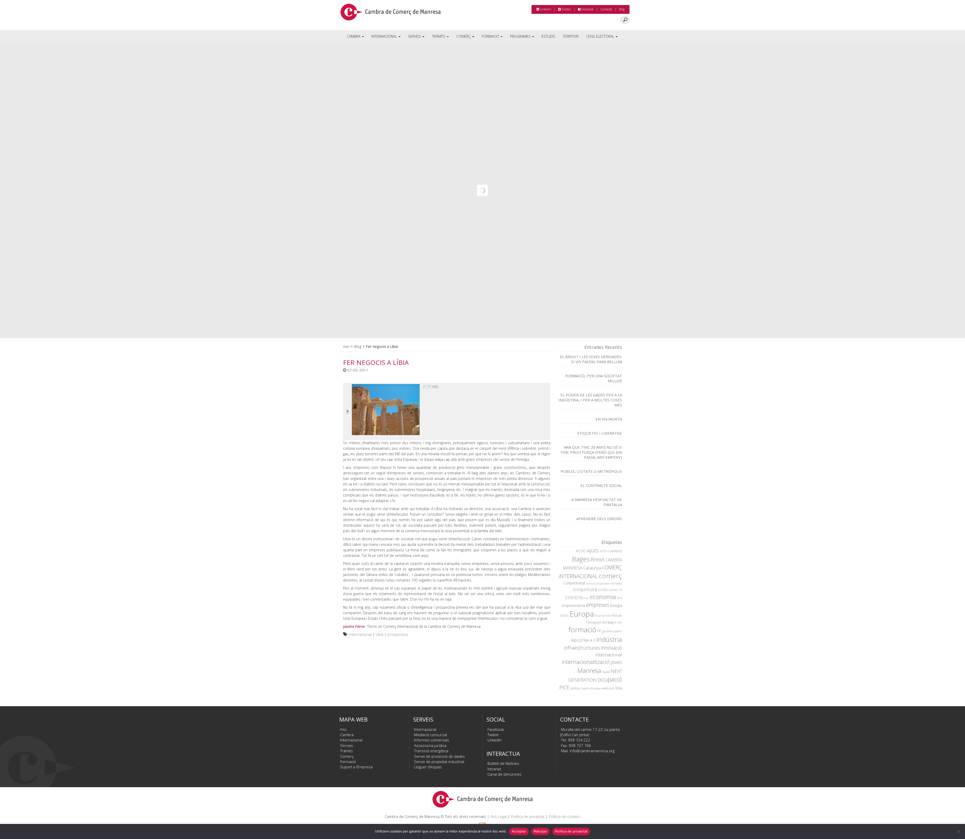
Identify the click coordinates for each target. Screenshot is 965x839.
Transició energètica (431, 750)
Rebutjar (540, 831)
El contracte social (601, 485)
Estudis (548, 36)
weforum (608, 688)
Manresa (589, 670)
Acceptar (519, 831)
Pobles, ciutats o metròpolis (591, 471)
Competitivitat (574, 583)
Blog (621, 9)
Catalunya (592, 568)
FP (599, 630)
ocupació (610, 679)
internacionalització (586, 662)
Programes (521, 36)
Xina (618, 688)
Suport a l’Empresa (356, 766)
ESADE (564, 615)
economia (603, 597)
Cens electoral (600, 36)
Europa (582, 614)
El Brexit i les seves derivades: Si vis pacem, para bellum (591, 359)
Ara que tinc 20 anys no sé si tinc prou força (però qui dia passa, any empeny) (591, 452)
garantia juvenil (612, 631)
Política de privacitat (528, 816)
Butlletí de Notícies (503, 763)
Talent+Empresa (591, 688)
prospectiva (398, 634)
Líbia (379, 634)
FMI (619, 622)
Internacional (384, 36)
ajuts (593, 550)
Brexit (597, 559)
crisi (586, 598)
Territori (570, 36)
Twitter (566, 9)
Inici (346, 346)
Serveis (415, 36)
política (575, 688)
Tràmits (439, 36)
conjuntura (585, 589)
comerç (610, 575)
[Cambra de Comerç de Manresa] (390, 14)
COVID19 (573, 597)
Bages (581, 558)
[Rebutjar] (958, 831)
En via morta (609, 419)
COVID (603, 590)
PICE (564, 687)
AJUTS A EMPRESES (611, 551)
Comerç (464, 36)
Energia (616, 605)
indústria (609, 639)
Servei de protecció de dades (439, 756)
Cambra (354, 36)
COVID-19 (615, 590)
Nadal (606, 672)
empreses (597, 604)
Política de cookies (564, 816)
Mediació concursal (430, 734)
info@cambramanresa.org (592, 750)
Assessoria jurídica (430, 745)
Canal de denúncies (504, 774)
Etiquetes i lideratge (599, 433)
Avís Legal (498, 816)
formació (582, 629)
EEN (619, 598)
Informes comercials (431, 739)
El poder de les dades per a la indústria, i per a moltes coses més (590, 399)
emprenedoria (573, 605)
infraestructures (582, 647)
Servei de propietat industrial (439, 761)
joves (616, 662)
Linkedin (545, 9)
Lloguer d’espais (428, 766)
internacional (360, 634)
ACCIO (581, 551)
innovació (611, 647)
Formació (491, 36)
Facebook (587, 9)
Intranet (494, 768)
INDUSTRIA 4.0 (583, 640)
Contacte (606, 9)
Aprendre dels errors (599, 518)
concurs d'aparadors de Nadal (604, 583)
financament (603, 615)
